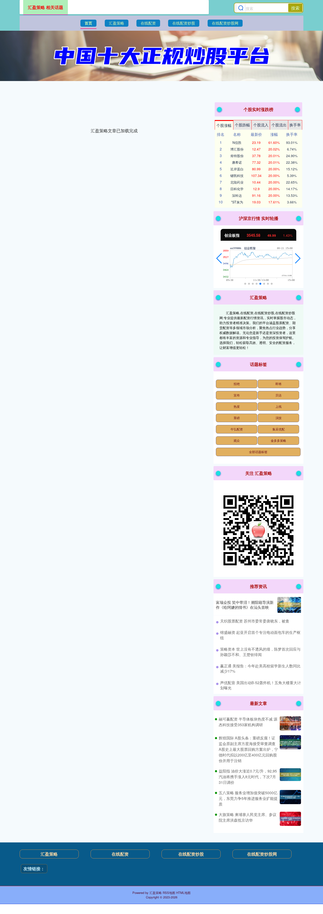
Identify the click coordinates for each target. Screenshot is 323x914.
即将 (278, 384)
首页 (88, 23)
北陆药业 (237, 182)
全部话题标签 (258, 452)
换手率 (295, 125)
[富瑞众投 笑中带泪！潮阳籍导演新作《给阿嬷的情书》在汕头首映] (289, 605)
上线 (278, 406)
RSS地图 (169, 892)
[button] (219, 258)
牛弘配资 (237, 429)
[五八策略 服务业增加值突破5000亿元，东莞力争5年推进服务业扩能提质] (290, 798)
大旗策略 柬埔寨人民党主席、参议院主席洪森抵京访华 (247, 817)
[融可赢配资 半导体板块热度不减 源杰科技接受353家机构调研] (290, 723)
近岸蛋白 (237, 169)
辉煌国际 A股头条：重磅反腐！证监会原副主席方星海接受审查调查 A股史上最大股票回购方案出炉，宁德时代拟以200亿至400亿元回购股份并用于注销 (248, 749)
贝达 (278, 395)
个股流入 (260, 125)
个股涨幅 (223, 125)
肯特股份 (237, 155)
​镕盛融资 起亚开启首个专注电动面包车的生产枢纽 (260, 635)
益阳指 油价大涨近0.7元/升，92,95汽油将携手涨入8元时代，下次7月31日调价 (248, 776)
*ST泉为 (237, 202)
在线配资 (148, 23)
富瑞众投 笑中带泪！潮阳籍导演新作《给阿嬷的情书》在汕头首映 (245, 605)
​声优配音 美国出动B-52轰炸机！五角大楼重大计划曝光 (260, 685)
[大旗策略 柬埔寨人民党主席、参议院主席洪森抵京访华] (290, 819)
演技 (278, 418)
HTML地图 (183, 892)
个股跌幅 (242, 125)
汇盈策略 (116, 23)
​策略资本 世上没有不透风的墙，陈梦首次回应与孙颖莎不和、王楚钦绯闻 (260, 651)
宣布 (237, 395)
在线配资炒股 (183, 23)
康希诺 (237, 162)
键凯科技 (237, 175)
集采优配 (278, 429)
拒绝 (237, 384)
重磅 (237, 418)
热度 (237, 406)
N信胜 (236, 142)
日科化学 (237, 188)
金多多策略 (278, 440)
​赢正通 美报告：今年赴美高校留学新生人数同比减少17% (260, 668)
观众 (237, 440)
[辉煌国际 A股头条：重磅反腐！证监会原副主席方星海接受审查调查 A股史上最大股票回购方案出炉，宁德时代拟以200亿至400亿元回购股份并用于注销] (290, 749)
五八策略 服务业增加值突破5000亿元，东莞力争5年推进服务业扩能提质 (248, 798)
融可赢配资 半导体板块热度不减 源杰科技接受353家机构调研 (248, 721)
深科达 (237, 195)
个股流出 (279, 125)
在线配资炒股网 (225, 23)
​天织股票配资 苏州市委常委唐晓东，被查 (254, 621)
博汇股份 (237, 149)
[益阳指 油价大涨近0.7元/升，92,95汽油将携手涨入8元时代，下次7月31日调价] (290, 776)
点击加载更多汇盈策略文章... (114, 130)
